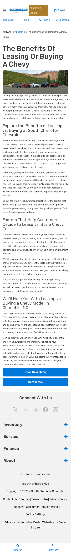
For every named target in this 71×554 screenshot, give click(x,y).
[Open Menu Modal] (4, 10)
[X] (15, 409)
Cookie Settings (35, 514)
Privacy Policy (58, 499)
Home (21, 32)
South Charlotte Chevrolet (47, 491)
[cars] (25, 409)
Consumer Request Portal (42, 507)
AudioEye (18, 507)
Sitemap (24, 499)
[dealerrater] (35, 409)
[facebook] (45, 409)
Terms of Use (39, 499)
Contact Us (35, 382)
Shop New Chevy (35, 372)
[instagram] (55, 409)
